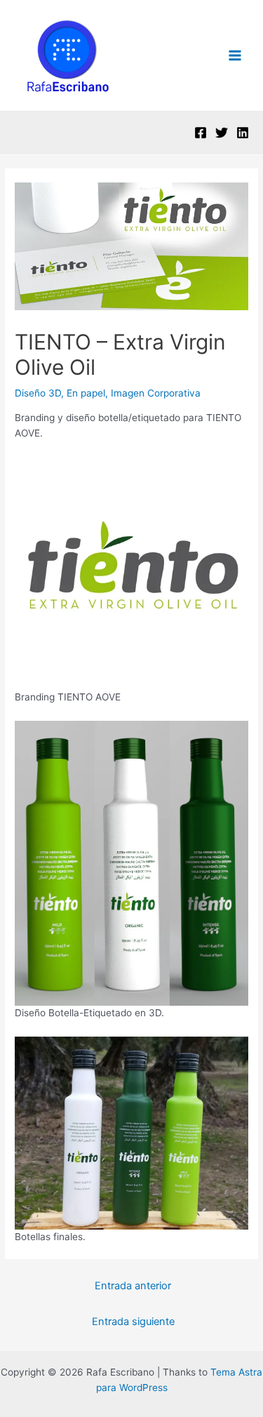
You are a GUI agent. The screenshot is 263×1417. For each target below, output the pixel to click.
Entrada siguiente (133, 1321)
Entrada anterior (133, 1285)
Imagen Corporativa (156, 393)
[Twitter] (221, 132)
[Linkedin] (242, 132)
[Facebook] (200, 132)
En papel (86, 393)
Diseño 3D (38, 393)
